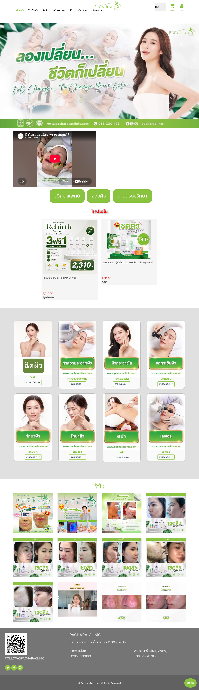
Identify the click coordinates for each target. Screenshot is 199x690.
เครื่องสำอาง (59, 10)
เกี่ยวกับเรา (83, 10)
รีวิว (71, 10)
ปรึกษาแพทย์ (67, 196)
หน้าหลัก (20, 10)
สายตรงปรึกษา (132, 196)
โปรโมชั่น (33, 10)
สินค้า (45, 10)
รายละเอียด (31, 382)
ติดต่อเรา (97, 10)
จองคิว (99, 196)
